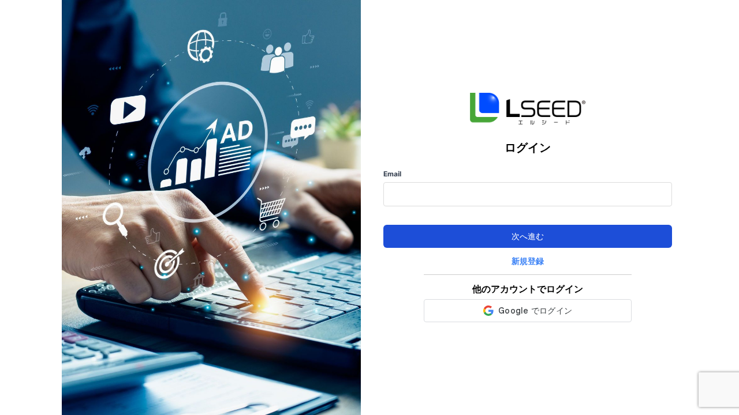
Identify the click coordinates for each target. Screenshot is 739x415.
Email (392, 174)
